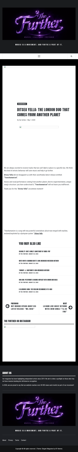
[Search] (71, 56)
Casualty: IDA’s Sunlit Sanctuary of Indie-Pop (34, 251)
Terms (17, 440)
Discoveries (22, 104)
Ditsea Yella (38, 233)
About (4, 440)
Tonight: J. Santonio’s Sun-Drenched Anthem (34, 270)
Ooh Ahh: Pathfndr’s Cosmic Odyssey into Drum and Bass (38, 280)
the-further (22, 120)
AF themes (58, 449)
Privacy (10, 440)
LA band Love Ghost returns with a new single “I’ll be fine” (55, 307)
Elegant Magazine (47, 449)
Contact (23, 440)
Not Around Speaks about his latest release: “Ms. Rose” (23, 306)
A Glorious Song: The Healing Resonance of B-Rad (35, 289)
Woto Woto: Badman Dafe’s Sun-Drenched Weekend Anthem (39, 261)
